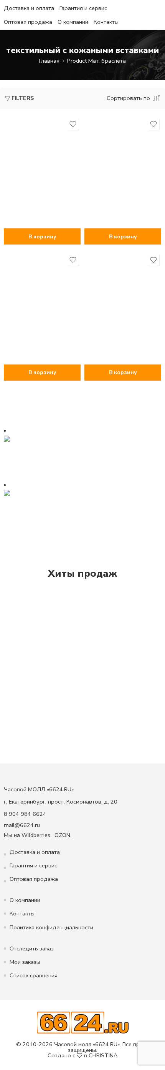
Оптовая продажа (28, 22)
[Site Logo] (83, 1022)
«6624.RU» (106, 1044)
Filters (23, 98)
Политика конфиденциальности (51, 927)
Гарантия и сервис (83, 8)
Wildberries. (36, 835)
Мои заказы (25, 962)
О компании (73, 22)
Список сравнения (34, 975)
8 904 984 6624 (25, 814)
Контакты (106, 22)
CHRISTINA (103, 1055)
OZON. (62, 835)
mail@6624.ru (22, 825)
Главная (49, 61)
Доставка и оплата (29, 8)
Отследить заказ (32, 948)
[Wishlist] (73, 124)
